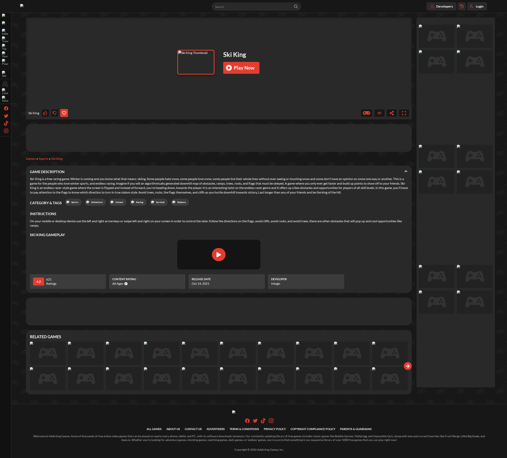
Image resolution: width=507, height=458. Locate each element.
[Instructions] (367, 113)
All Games (154, 429)
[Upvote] (45, 113)
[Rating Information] (125, 283)
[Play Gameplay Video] (218, 254)
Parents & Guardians (356, 429)
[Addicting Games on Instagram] (271, 422)
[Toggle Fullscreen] (404, 113)
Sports (43, 158)
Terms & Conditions (244, 429)
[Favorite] (64, 113)
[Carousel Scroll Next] (408, 366)
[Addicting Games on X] (255, 422)
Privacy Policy (275, 429)
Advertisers (216, 429)
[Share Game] (391, 113)
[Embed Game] (379, 113)
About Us (173, 429)
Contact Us (193, 429)
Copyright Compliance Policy (313, 429)
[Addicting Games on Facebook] (247, 422)
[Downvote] (55, 113)
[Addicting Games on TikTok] (263, 422)
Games (31, 158)
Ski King (57, 158)
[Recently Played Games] (462, 6)
